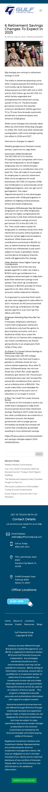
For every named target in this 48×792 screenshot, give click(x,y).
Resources (29, 624)
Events (18, 624)
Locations (29, 621)
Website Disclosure (24, 780)
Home (8, 621)
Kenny (10, 37)
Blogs (39, 624)
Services (9, 624)
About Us (17, 621)
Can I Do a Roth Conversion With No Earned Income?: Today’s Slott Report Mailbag (23, 472)
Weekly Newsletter (35, 37)
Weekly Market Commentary (18, 465)
